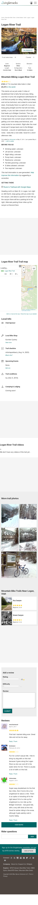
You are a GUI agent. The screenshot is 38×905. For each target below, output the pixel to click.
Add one (7, 368)
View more (8, 342)
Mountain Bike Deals (26, 870)
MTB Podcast (14, 868)
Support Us (22, 864)
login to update (9, 381)
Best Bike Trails (25, 868)
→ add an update (9, 141)
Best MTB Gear (13, 870)
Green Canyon (18, 615)
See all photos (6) (27, 50)
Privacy (5, 876)
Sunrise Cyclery (11, 339)
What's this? (9, 355)
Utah (25, 17)
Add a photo (20, 57)
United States (19, 17)
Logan (28, 17)
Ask (32, 836)
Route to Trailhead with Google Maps (17, 187)
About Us (14, 864)
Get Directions (8, 57)
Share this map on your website (29, 314)
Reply (10, 741)
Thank (15, 741)
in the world (11, 87)
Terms (31, 874)
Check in (17, 59)
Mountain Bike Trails (10, 17)
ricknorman (12, 139)
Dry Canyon (17, 600)
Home (2, 17)
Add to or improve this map (13, 314)
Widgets (29, 864)
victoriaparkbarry (11, 352)
